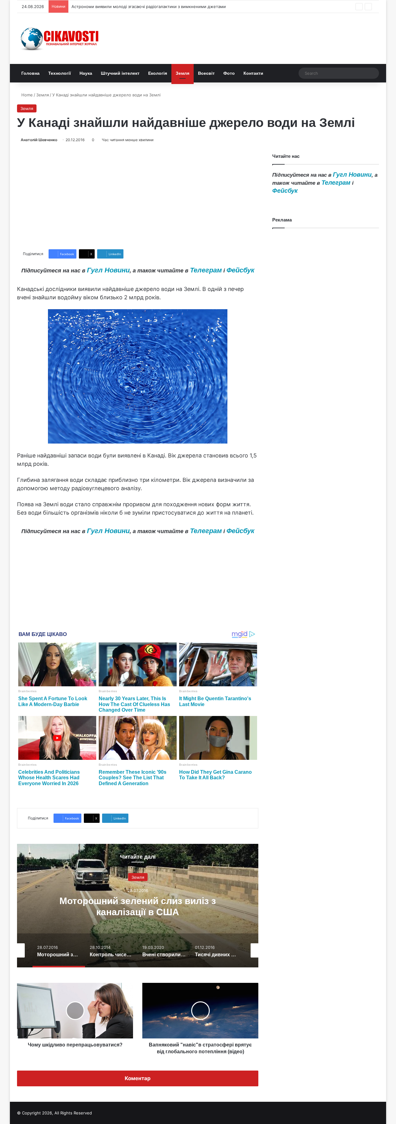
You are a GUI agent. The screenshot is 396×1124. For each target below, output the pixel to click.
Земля (182, 73)
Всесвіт (206, 73)
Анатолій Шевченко (39, 139)
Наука (86, 73)
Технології (59, 73)
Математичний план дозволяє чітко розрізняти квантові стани (133, 6)
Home (26, 94)
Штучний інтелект (120, 73)
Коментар (138, 1078)
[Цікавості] (60, 38)
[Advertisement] (137, 196)
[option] (137, 905)
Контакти (253, 73)
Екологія (157, 73)
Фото (229, 73)
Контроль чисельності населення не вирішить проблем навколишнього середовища (138, 912)
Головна (30, 73)
